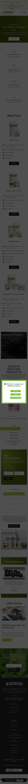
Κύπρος (15, 391)
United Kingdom (15, 398)
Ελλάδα (15, 394)
